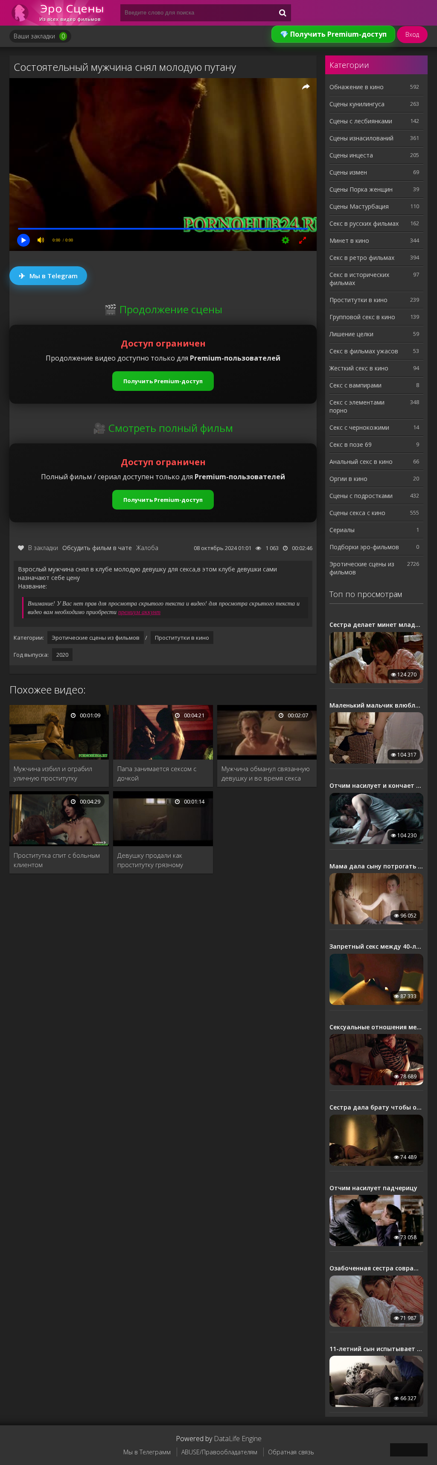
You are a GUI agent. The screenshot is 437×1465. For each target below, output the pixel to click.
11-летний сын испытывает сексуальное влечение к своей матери (376, 1349)
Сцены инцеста (351, 155)
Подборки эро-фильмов (364, 547)
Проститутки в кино (182, 637)
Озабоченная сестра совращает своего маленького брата (376, 1268)
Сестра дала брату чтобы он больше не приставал (376, 1107)
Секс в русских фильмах (364, 223)
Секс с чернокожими (359, 427)
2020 (62, 654)
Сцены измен (348, 172)
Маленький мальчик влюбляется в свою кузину (376, 705)
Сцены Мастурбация (359, 206)
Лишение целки (351, 334)
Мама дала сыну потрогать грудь (376, 866)
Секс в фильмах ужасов (363, 351)
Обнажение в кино (356, 87)
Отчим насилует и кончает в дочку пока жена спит (376, 785)
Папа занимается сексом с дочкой (156, 773)
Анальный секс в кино (361, 461)
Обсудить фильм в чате (97, 548)
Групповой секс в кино (362, 317)
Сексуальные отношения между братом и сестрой (376, 1027)
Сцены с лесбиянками (360, 121)
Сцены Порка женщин (361, 189)
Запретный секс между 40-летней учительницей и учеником (376, 946)
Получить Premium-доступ (163, 381)
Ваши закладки (39, 36)
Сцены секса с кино (357, 513)
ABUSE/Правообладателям (219, 1452)
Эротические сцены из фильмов (96, 637)
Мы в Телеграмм (147, 1452)
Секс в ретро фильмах (361, 257)
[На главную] (60, 13)
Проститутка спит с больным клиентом (57, 860)
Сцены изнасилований (361, 138)
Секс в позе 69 (350, 444)
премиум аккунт (139, 612)
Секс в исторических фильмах (359, 279)
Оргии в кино (348, 479)
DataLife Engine (238, 1438)
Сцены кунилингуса (357, 104)
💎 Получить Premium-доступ (333, 34)
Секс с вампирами (355, 385)
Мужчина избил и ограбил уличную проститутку (53, 773)
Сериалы (342, 530)
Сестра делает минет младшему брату (376, 625)
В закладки (43, 548)
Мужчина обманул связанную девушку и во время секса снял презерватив (265, 773)
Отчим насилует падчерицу (373, 1188)
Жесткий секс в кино (358, 368)
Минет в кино (349, 240)
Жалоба (147, 548)
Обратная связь (291, 1452)
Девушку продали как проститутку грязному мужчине (150, 860)
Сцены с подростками (361, 496)
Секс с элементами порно (357, 406)
